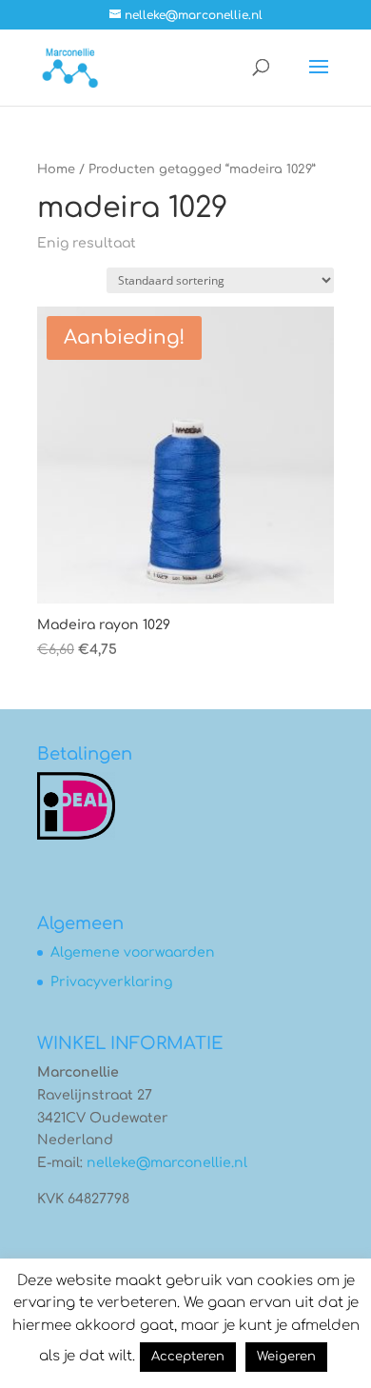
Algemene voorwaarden (132, 952)
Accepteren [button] (188, 1356)
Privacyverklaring (111, 982)
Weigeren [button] (286, 1356)
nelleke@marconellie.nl (167, 1163)
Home (56, 169)
